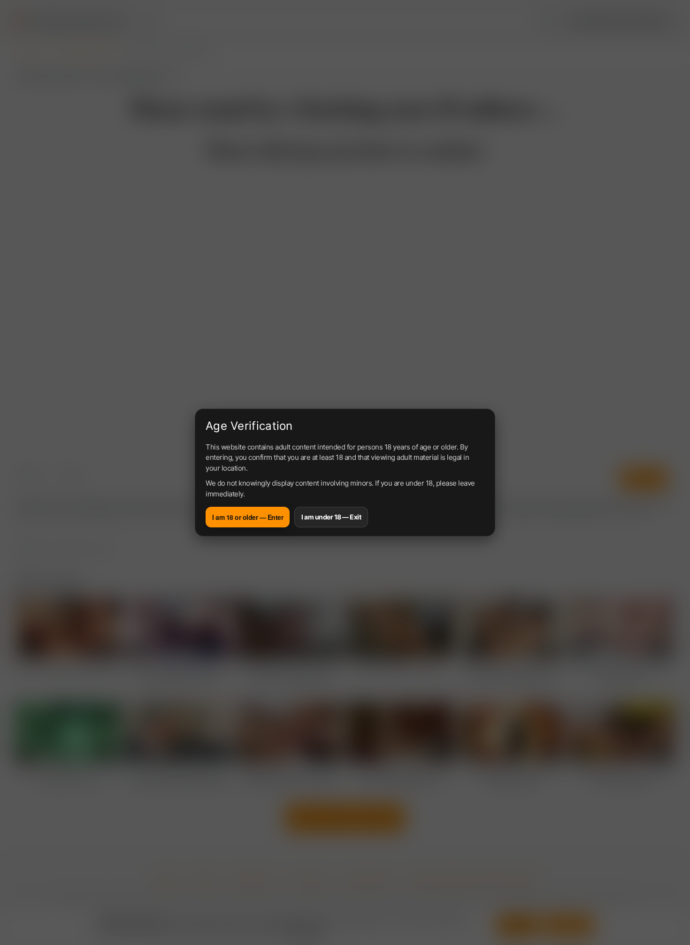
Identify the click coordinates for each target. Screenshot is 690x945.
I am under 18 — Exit (331, 517)
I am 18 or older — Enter (247, 517)
